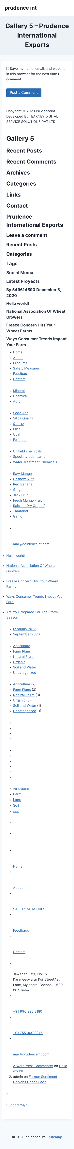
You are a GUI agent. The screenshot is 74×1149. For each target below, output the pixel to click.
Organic (19, 662)
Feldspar (20, 440)
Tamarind (20, 511)
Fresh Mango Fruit (27, 500)
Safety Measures (26, 368)
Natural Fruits (24, 657)
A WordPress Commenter (33, 1066)
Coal (16, 434)
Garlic (17, 516)
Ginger (18, 490)
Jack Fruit (20, 495)
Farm (17, 794)
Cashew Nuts (23, 479)
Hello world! (17, 303)
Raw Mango (22, 474)
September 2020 (26, 634)
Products (20, 363)
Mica (17, 429)
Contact (19, 379)
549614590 (23, 289)
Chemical (20, 396)
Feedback (21, 374)
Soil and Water (24, 667)
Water (16, 811)
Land (17, 800)
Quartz (18, 424)
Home (17, 352)
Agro (17, 401)
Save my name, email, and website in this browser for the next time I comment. (36, 74)
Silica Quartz (23, 418)
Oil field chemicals (27, 451)
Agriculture (21, 646)
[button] (16, 1105)
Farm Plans (22, 651)
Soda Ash (20, 413)
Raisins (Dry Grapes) (29, 506)
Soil (16, 805)
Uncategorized (24, 673)
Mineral (19, 391)
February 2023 (24, 629)
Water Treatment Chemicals (35, 462)
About (18, 358)
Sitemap (55, 1137)
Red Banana (22, 484)
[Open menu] (65, 8)
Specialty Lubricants (29, 457)
